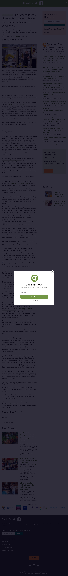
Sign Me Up (34, 297)
